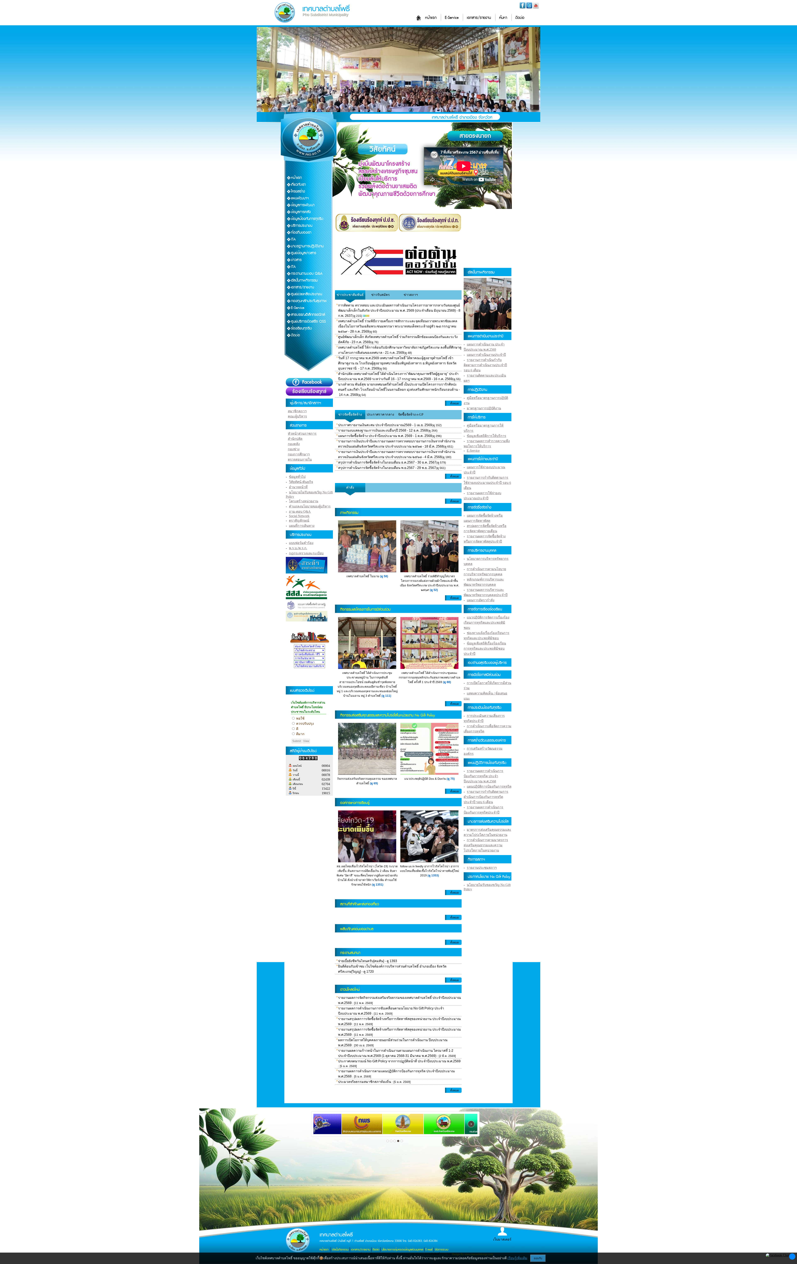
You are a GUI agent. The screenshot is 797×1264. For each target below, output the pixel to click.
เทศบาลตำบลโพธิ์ (326, 9)
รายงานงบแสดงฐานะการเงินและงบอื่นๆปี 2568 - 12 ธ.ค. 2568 (383, 430)
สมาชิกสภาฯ (297, 411)
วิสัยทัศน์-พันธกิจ (301, 482)
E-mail (429, 1249)
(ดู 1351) (377, 884)
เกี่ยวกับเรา (298, 184)
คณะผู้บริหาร (297, 416)
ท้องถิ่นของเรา (301, 232)
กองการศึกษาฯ (299, 454)
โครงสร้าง (298, 191)
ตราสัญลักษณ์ (299, 520)
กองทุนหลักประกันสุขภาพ (309, 301)
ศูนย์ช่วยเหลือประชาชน (306, 294)
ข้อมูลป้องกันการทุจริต (307, 219)
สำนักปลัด (295, 438)
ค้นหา (503, 18)
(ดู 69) (374, 783)
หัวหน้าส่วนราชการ (302, 433)
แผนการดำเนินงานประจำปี (486, 354)
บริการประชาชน (301, 225)
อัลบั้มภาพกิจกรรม (304, 280)
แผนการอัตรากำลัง (480, 600)
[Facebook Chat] (777, 1255)
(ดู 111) (386, 695)
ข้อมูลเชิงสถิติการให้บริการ (486, 436)
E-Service (451, 18)
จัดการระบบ (441, 1249)
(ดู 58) (384, 576)
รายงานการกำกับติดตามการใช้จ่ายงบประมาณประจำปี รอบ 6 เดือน (487, 483)
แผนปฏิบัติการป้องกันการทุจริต (489, 786)
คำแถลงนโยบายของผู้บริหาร (310, 506)
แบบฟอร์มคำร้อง (301, 543)
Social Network (299, 516)
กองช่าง (293, 449)
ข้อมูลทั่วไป (297, 476)
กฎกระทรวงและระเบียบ (306, 553)
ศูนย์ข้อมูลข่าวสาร (303, 253)
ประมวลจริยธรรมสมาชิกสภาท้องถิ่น (364, 1081)
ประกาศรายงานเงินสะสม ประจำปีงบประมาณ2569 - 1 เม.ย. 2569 (385, 425)
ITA (293, 239)
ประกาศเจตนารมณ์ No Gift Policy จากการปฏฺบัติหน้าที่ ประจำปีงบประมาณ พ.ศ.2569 (399, 1061)
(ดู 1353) (433, 875)
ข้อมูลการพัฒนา (302, 205)
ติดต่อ (519, 18)
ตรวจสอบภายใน (300, 459)
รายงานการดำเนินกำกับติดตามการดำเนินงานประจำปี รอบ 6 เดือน (485, 365)
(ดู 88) (447, 682)
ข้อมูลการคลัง (301, 212)
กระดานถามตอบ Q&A (307, 273)
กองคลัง (294, 444)
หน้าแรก (430, 18)
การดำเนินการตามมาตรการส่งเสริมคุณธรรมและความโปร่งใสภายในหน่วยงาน (486, 845)
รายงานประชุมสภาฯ (482, 867)
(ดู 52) (434, 590)
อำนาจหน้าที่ (298, 487)
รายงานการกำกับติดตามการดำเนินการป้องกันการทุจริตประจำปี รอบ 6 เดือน (486, 797)
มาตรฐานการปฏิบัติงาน (307, 246)
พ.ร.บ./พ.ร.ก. (298, 548)
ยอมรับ (538, 1258)
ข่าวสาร (296, 260)
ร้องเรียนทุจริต (301, 328)
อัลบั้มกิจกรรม (340, 1249)
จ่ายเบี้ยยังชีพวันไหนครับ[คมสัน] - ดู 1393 (367, 961)
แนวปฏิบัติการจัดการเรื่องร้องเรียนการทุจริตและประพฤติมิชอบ (486, 623)
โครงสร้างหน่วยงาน (303, 501)
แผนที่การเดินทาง (301, 525)
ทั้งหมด (454, 403)
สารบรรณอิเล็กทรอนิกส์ (308, 314)
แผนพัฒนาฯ (300, 198)
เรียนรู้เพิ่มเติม (517, 1258)
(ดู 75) (451, 778)
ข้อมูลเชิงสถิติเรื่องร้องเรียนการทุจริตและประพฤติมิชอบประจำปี (485, 648)
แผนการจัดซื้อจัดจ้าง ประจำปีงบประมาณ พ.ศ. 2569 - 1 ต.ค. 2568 (385, 436)
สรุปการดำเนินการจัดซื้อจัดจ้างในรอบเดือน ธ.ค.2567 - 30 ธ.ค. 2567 (387, 462)
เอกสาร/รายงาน (479, 18)
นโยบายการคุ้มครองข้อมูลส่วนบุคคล (402, 1249)
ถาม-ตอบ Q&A (300, 511)
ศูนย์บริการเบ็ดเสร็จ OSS (308, 321)
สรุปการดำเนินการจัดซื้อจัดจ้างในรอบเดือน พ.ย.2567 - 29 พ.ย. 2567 (387, 468)
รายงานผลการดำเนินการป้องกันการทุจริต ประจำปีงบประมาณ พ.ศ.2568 (483, 776)
